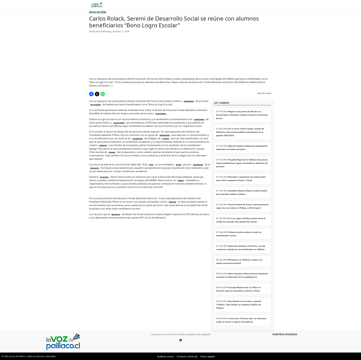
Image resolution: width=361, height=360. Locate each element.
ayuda (178, 165)
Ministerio (116, 214)
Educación (97, 12)
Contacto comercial (187, 356)
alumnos (172, 202)
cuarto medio (119, 123)
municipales (95, 104)
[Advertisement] (180, 55)
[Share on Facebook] (91, 94)
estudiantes (189, 101)
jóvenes (112, 152)
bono (151, 165)
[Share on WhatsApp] (102, 94)
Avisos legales (207, 356)
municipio (104, 177)
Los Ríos (165, 138)
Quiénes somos (165, 356)
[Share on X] (97, 94)
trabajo (181, 180)
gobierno (103, 145)
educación (94, 168)
